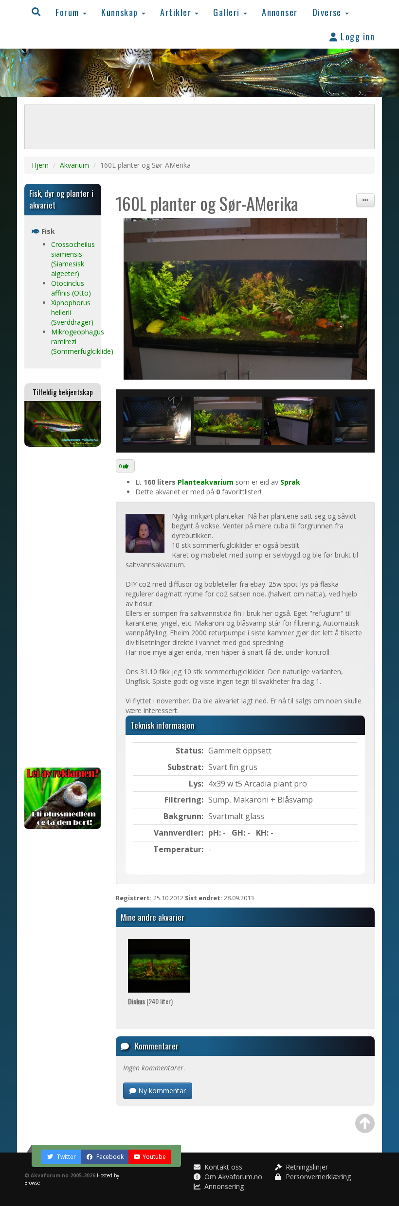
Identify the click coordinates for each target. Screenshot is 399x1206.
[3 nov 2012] (245, 299)
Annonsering (223, 1186)
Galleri (227, 11)
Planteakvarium (206, 482)
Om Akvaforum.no (232, 1176)
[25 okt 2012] (298, 421)
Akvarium (74, 165)
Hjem (40, 165)
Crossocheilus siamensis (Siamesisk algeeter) (73, 259)
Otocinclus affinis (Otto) (71, 288)
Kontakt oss (222, 1166)
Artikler (177, 11)
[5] (157, 421)
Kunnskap (121, 11)
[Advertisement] (62, 607)
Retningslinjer (306, 1166)
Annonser (280, 11)
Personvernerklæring (317, 1176)
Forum (68, 11)
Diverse (328, 11)
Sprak (290, 482)
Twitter (65, 1157)
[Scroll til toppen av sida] (365, 1123)
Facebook (109, 1157)
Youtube (154, 1157)
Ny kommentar (161, 1090)
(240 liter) (150, 1001)
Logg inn (356, 36)
